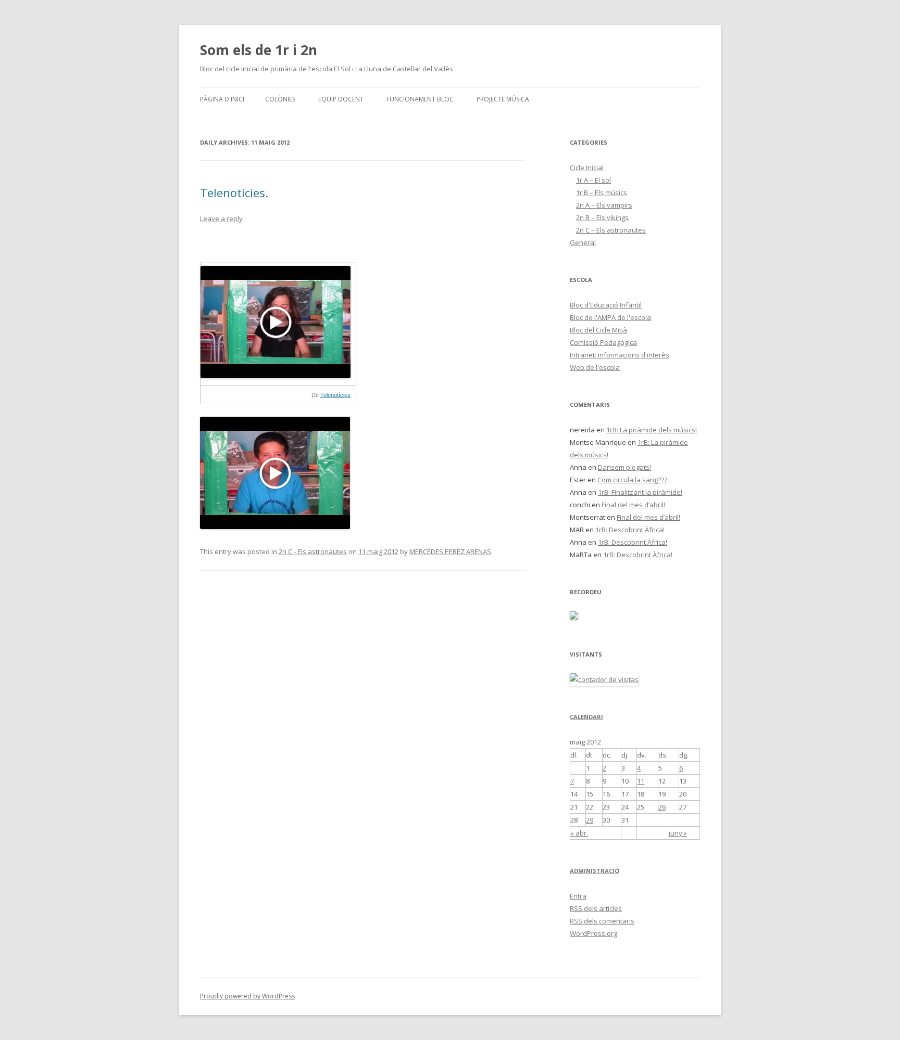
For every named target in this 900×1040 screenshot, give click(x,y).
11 (640, 781)
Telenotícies (335, 395)
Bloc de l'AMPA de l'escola (610, 317)
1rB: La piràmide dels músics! (651, 429)
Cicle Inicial (587, 167)
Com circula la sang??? (632, 479)
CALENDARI (586, 717)
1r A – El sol (593, 180)
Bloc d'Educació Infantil (606, 305)
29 (589, 820)
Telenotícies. (234, 192)
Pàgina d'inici (222, 99)
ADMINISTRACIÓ (594, 871)
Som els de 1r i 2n (258, 50)
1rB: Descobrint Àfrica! (630, 529)
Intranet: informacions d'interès (619, 354)
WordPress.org (593, 933)
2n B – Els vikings (602, 217)
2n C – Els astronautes (611, 230)
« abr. (579, 833)
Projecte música (503, 99)
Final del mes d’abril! (633, 504)
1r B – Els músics (601, 192)
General (583, 242)
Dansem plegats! (624, 467)
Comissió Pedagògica (603, 342)
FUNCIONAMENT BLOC (420, 99)
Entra (578, 896)
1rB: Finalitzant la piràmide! (640, 492)
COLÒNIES (280, 99)
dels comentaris (602, 921)
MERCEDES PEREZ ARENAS (450, 551)
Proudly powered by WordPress (247, 996)
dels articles (596, 908)
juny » (678, 833)
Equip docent (341, 99)
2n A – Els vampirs (604, 205)
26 (662, 807)
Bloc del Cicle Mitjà (598, 330)
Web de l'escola (595, 367)
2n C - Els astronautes (313, 551)
